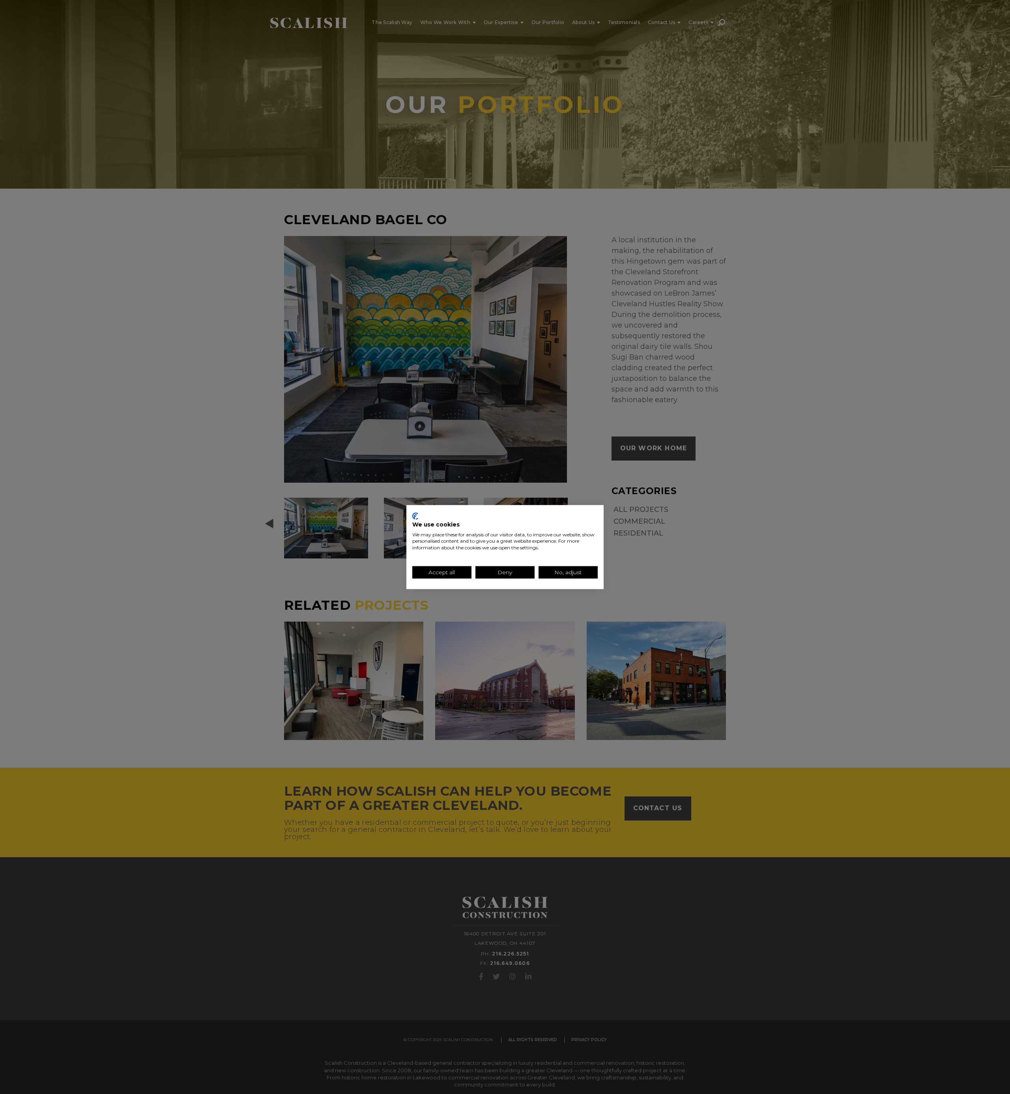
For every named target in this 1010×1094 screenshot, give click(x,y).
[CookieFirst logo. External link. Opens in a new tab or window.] (415, 516)
